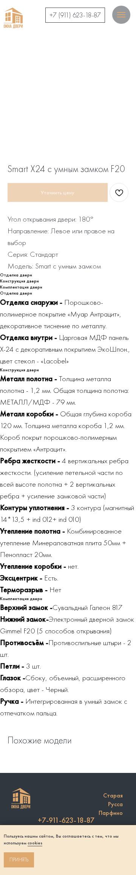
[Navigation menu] (121, 14)
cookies (35, 843)
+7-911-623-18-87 (66, 820)
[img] (13, 18)
